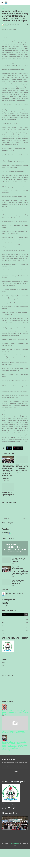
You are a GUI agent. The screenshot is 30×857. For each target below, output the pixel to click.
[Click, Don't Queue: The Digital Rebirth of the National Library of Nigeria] (22, 459)
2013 (15, 633)
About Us (13, 841)
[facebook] (2, 808)
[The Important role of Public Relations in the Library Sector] (6, 560)
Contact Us (21, 841)
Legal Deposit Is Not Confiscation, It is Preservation (8, 494)
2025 (15, 622)
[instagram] (13, 808)
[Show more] (21, 448)
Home (3, 8)
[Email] (18, 448)
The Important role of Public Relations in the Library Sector (18, 560)
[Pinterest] (14, 448)
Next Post (25, 518)
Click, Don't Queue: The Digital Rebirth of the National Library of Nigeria (22, 467)
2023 (15, 628)
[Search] (28, 2)
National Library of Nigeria (14, 593)
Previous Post (6, 518)
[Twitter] (10, 448)
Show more (8, 594)
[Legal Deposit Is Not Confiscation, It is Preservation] (8, 487)
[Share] (27, 24)
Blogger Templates (13, 843)
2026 (15, 619)
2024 (15, 625)
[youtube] (9, 808)
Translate (12, 533)
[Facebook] (7, 448)
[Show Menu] (2, 2)
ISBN (3, 665)
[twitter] (5, 808)
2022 (15, 630)
